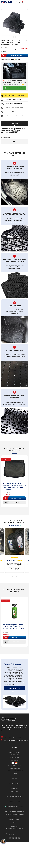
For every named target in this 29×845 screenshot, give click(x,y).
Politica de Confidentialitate (14, 771)
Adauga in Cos (16, 498)
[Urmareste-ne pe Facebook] (10, 838)
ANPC (14, 822)
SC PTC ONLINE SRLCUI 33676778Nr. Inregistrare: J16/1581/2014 (14, 826)
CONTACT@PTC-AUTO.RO (15, 737)
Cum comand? (14, 757)
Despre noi (14, 788)
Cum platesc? (14, 760)
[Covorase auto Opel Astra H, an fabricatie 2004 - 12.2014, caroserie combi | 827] (14, 22)
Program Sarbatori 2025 (14, 809)
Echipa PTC (14, 791)
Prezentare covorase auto (14, 817)
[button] (13, 576)
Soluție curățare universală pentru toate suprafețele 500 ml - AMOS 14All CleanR (14, 626)
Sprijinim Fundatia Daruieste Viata (14, 794)
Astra (19, 7)
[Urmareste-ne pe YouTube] (16, 838)
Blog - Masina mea (14, 786)
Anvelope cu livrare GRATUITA (14, 796)
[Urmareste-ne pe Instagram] (13, 838)
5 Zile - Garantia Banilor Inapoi (14, 811)
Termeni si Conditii (14, 768)
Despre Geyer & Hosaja (14, 688)
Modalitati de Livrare (14, 765)
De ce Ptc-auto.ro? (14, 819)
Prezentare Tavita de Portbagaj (14, 814)
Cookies (14, 773)
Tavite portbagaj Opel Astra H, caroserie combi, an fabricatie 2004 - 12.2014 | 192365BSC (14, 486)
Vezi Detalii (16, 502)
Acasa (2, 7)
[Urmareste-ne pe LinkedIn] (19, 838)
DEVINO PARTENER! (15, 783)
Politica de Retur (14, 752)
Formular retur (14, 755)
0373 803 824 (12, 734)
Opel (15, 7)
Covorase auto (9, 7)
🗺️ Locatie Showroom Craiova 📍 (14, 806)
